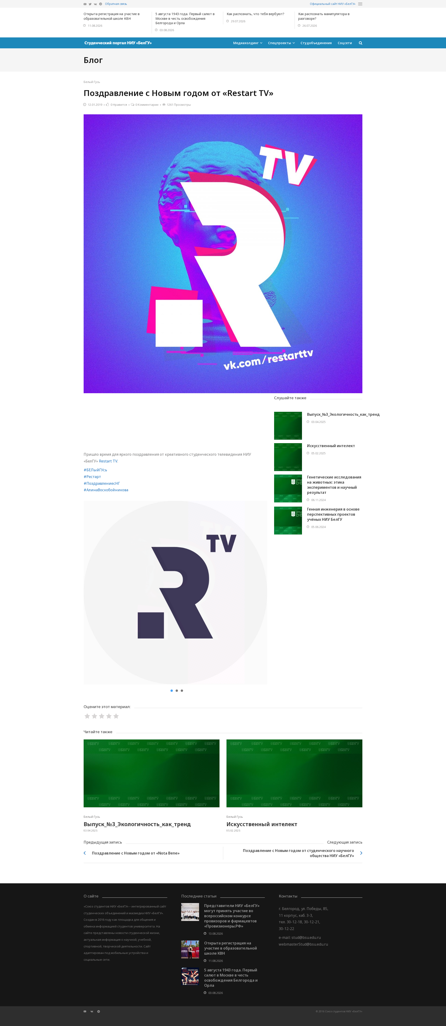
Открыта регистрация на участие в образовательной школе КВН (112, 16)
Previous (91, 593)
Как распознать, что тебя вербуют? (255, 14)
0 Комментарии (146, 104)
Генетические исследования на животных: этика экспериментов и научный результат (334, 485)
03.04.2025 (318, 422)
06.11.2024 (318, 500)
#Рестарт (92, 476)
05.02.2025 (318, 453)
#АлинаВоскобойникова (106, 489)
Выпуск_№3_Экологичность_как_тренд (343, 414)
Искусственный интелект (331, 445)
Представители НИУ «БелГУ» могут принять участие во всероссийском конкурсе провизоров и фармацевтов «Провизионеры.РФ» (231, 916)
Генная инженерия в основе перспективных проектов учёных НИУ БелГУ (333, 514)
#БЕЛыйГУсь (95, 469)
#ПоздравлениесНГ (102, 483)
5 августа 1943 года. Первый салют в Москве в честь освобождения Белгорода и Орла (185, 18)
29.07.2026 (238, 21)
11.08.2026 (95, 25)
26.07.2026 (309, 25)
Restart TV (108, 461)
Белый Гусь (92, 82)
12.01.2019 (95, 104)
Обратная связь (116, 4)
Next (260, 593)
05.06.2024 (318, 527)
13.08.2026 (215, 933)
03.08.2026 (167, 30)
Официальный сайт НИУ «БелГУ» (332, 4)
